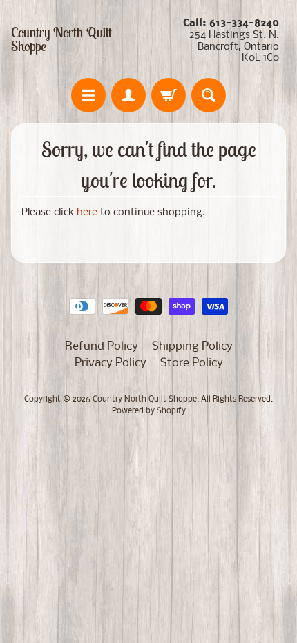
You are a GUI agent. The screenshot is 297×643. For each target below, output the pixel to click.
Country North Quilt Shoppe (61, 39)
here (87, 213)
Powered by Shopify (149, 411)
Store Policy (191, 363)
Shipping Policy (192, 346)
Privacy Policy (110, 363)
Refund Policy (101, 346)
